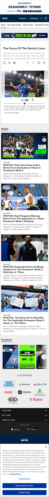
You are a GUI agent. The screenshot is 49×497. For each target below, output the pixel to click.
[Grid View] (9, 63)
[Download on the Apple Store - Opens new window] (16, 429)
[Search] (41, 18)
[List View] (14, 63)
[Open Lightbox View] (24, 94)
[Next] (32, 99)
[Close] (46, 447)
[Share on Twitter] (33, 64)
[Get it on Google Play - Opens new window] (32, 430)
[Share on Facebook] (27, 64)
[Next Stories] (44, 356)
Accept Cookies (24, 492)
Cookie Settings (24, 479)
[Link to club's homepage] (5, 17)
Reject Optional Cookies (24, 486)
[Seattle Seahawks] (24, 440)
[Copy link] (44, 63)
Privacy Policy (15, 474)
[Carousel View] (4, 63)
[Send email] (38, 64)
